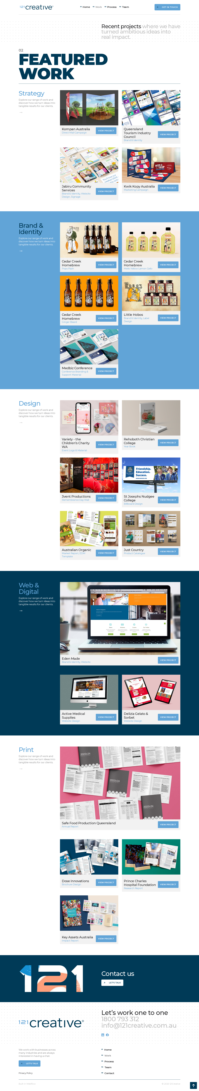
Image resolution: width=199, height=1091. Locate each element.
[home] (36, 7)
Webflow (30, 1083)
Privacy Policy (25, 1073)
